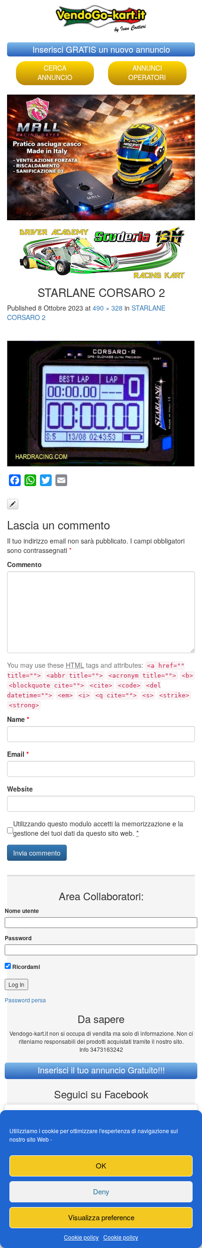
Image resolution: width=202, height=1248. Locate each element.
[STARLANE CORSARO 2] (101, 404)
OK (101, 1165)
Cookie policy (81, 1237)
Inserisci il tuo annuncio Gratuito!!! (101, 1070)
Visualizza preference (101, 1217)
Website (20, 788)
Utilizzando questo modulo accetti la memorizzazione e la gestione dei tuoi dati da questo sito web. (98, 828)
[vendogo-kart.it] (101, 16)
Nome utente (22, 911)
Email (18, 754)
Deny (101, 1191)
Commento (24, 564)
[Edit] (12, 504)
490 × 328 (108, 307)
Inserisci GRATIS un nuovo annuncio (101, 49)
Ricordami (25, 966)
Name (18, 719)
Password (18, 938)
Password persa (25, 1000)
